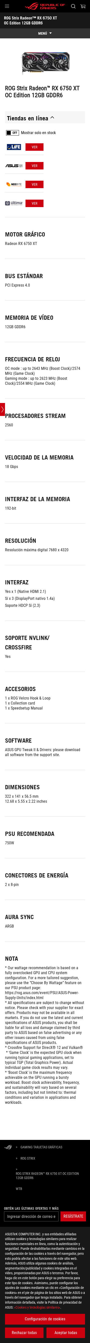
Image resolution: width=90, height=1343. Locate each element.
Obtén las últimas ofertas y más (31, 1208)
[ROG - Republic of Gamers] (45, 6)
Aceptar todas (65, 1332)
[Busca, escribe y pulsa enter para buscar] (73, 6)
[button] (7, 6)
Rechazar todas (24, 1332)
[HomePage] (8, 1147)
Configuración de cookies (45, 1319)
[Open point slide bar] (2, 409)
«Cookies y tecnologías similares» (37, 1307)
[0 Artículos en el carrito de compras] (83, 6)
